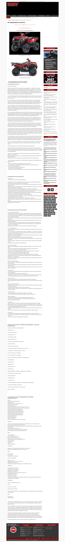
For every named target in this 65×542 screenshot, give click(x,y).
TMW (8, 20)
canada (55, 197)
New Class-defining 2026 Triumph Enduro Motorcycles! (50, 159)
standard (45, 210)
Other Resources (41, 15)
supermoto (45, 212)
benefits (49, 197)
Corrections (43, 538)
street (49, 210)
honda (45, 204)
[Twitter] (48, 189)
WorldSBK (45, 215)
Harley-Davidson (53, 202)
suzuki (54, 212)
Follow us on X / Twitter (49, 527)
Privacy (39, 1)
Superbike (52, 210)
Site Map (57, 538)
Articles (8, 15)
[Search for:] (53, 17)
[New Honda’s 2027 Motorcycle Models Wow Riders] (50, 57)
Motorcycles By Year (21, 15)
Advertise (27, 538)
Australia (45, 197)
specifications (49, 209)
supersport (50, 212)
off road (50, 207)
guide (48, 202)
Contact (44, 1)
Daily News (14, 15)
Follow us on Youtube (49, 528)
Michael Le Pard (24, 24)
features (45, 202)
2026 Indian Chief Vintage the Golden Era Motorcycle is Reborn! (25, 535)
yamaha (49, 215)
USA (54, 214)
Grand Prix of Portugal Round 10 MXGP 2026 (50, 131)
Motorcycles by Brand (32, 15)
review (45, 209)
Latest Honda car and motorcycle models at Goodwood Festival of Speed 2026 (38, 529)
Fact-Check (48, 538)
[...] (47, 145)
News (47, 207)
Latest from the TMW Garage (50, 48)
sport (56, 209)
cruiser (50, 199)
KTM (56, 204)
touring (49, 214)
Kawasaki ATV (17, 20)
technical (45, 214)
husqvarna (49, 204)
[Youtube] (52, 189)
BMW (52, 197)
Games (48, 15)
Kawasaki (53, 204)
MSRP (44, 207)
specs (53, 209)
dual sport (53, 199)
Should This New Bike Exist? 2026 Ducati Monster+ (50, 173)
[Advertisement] (39, 8)
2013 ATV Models (12, 20)
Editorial (41, 1)
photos (54, 207)
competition (46, 199)
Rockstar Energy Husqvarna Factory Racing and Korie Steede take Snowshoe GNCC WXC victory (38, 535)
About (37, 1)
